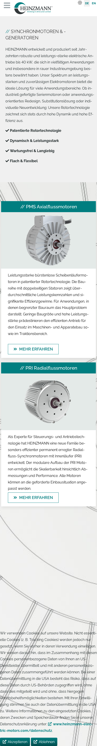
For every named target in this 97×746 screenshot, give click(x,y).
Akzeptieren (17, 742)
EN (94, 3)
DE (87, 3)
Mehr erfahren (36, 349)
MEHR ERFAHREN (36, 497)
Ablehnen (47, 742)
